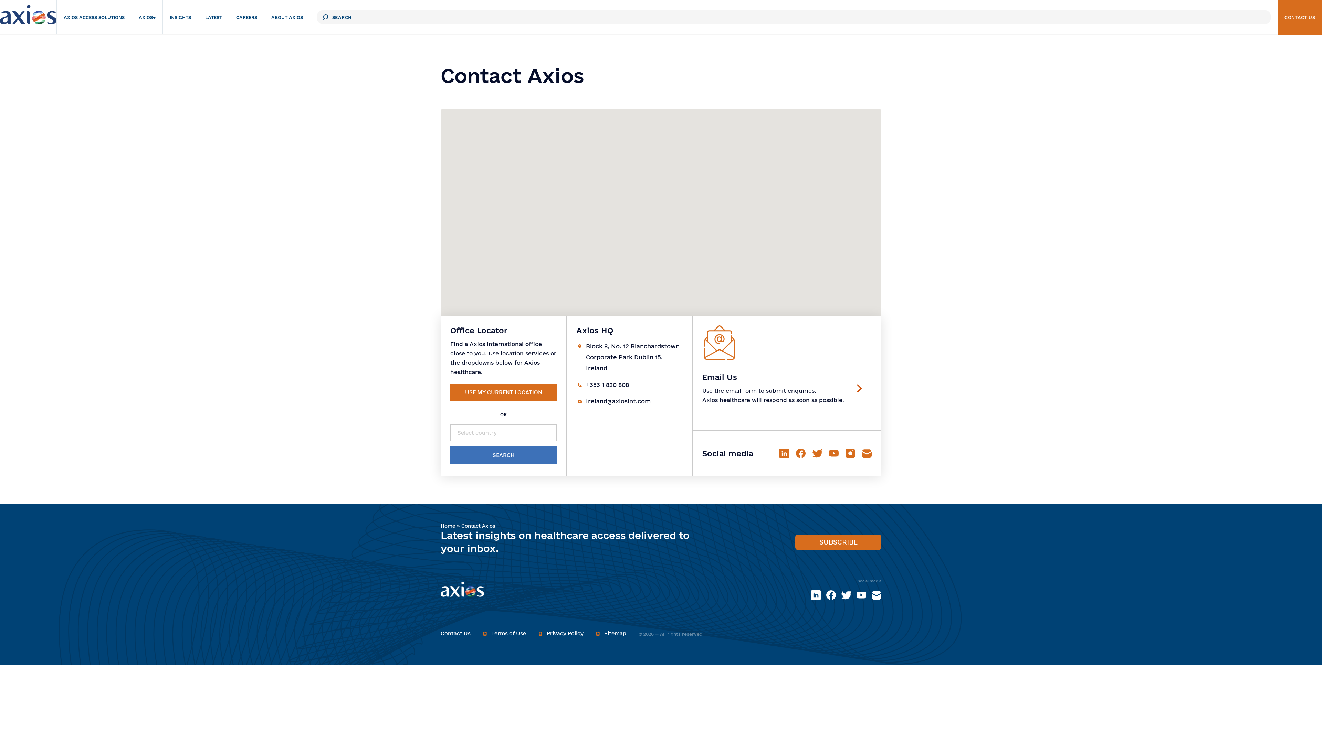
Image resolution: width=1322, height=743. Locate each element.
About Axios (314, 17)
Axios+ (174, 17)
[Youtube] (861, 595)
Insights (208, 17)
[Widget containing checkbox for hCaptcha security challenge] (653, 93)
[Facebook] (831, 595)
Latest (241, 17)
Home (448, 526)
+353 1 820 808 (607, 384)
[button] (684, 177)
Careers (274, 17)
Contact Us (1299, 17)
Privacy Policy (565, 633)
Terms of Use (508, 633)
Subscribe (838, 542)
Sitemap (615, 633)
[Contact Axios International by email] (876, 595)
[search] (353, 17)
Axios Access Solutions (121, 17)
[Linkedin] (816, 595)
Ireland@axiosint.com (618, 401)
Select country (477, 433)
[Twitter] (846, 595)
